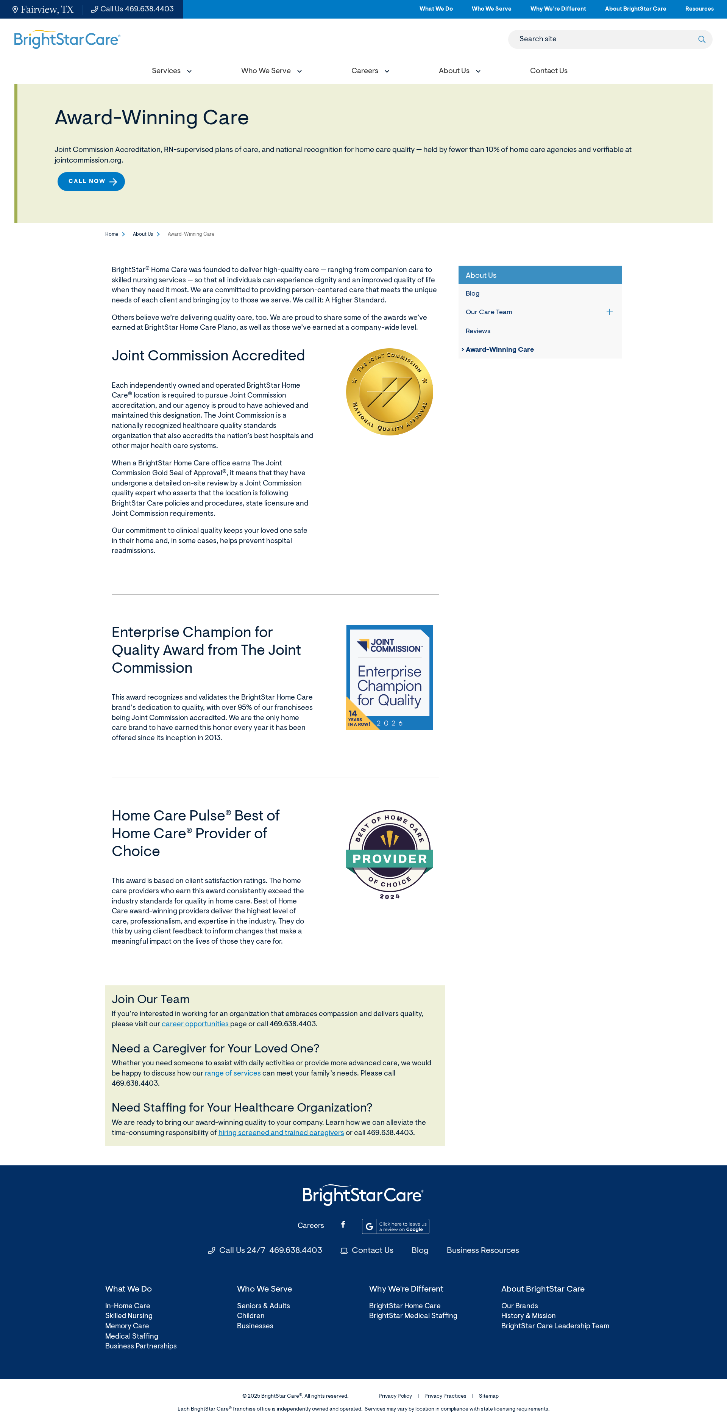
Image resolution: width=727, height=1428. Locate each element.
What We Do (436, 12)
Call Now (87, 182)
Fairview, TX (47, 9)
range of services (233, 1073)
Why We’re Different (558, 12)
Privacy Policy (395, 1396)
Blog (472, 294)
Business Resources (483, 1251)
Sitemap (489, 1396)
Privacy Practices (445, 1396)
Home (111, 234)
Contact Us (372, 1251)
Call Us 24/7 (270, 1251)
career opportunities (196, 1024)
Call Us (137, 9)
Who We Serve (492, 12)
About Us (143, 234)
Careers (311, 1226)
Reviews (478, 331)
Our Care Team (489, 312)
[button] (170, 72)
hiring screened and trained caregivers (281, 1133)
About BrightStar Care (635, 12)
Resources (699, 12)
